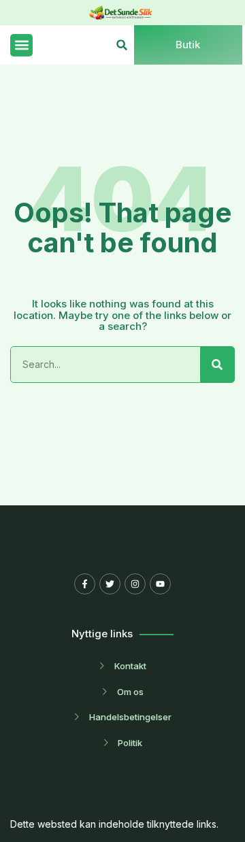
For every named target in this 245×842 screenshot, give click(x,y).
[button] (21, 45)
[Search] (217, 364)
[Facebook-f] (84, 583)
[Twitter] (109, 583)
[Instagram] (135, 583)
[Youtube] (160, 583)
